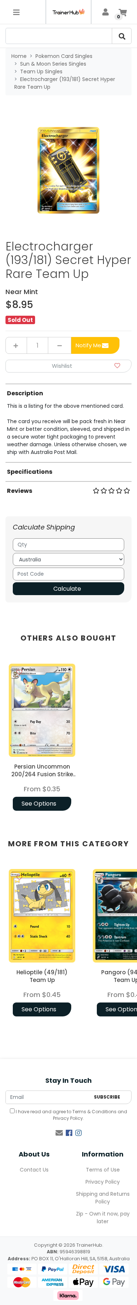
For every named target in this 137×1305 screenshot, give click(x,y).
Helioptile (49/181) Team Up (42, 976)
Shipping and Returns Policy (103, 1197)
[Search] (122, 36)
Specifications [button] (29, 472)
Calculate (67, 588)
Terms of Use (103, 1169)
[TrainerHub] (68, 12)
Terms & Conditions (94, 1111)
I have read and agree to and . (71, 1114)
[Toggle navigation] (16, 12)
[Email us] (59, 1133)
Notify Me (88, 345)
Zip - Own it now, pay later (103, 1217)
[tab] (68, 420)
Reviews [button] (19, 491)
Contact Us (34, 1169)
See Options (39, 803)
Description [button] (25, 393)
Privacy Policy (68, 1118)
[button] (68, 366)
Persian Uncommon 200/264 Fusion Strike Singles (42, 774)
